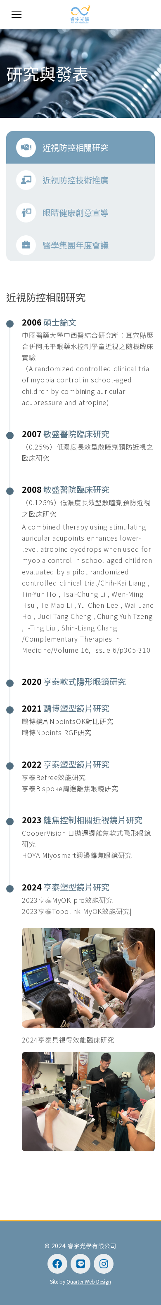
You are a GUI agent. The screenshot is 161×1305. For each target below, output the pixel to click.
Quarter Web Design (88, 1281)
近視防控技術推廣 (76, 180)
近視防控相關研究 (76, 147)
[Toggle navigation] (16, 14)
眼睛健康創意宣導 (76, 212)
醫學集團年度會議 (76, 245)
